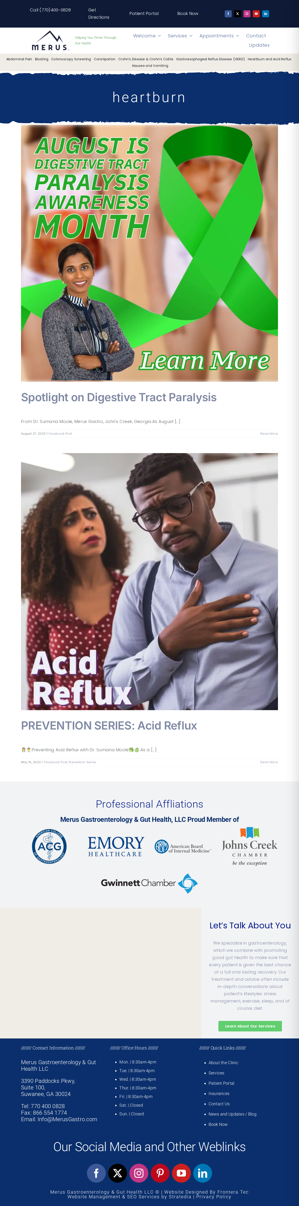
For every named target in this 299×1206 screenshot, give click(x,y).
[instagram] (246, 13)
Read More (269, 433)
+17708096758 (35, 1046)
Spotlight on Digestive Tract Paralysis (119, 397)
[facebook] (228, 13)
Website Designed (186, 1192)
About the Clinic (223, 1062)
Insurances (219, 1093)
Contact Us (219, 1103)
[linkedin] (265, 13)
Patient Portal (144, 13)
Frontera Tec (233, 1192)
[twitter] (237, 13)
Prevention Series (82, 762)
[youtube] (256, 13)
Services (216, 1072)
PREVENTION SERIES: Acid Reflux (109, 725)
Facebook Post (60, 433)
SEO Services (143, 1196)
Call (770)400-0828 (50, 10)
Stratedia (180, 1196)
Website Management (94, 1196)
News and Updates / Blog (232, 1114)
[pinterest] (160, 1173)
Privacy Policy (213, 1196)
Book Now (187, 13)
